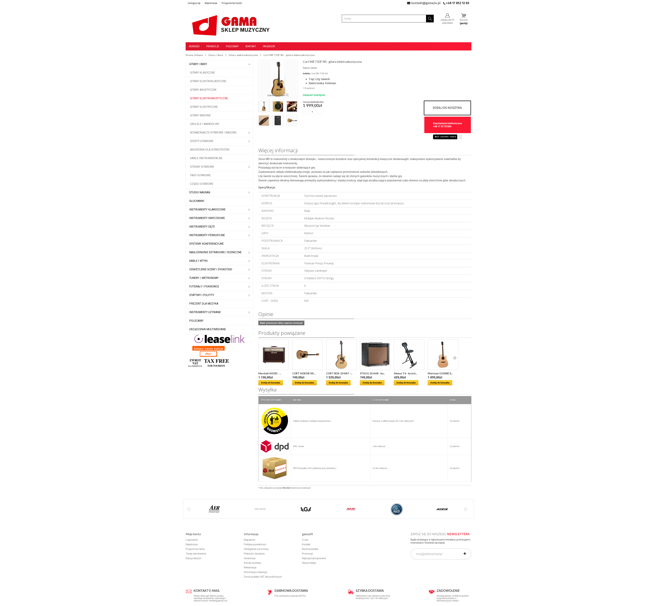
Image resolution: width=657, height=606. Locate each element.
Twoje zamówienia (196, 553)
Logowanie (192, 539)
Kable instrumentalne (206, 158)
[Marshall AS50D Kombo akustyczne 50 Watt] (273, 354)
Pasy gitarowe (200, 175)
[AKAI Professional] (351, 508)
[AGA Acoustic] (306, 508)
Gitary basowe (200, 115)
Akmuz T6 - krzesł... (405, 373)
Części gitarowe (201, 183)
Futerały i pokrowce (204, 286)
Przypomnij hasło (232, 3)
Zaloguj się (194, 3)
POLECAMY (196, 320)
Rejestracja (211, 3)
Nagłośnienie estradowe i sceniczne (215, 252)
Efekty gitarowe (201, 141)
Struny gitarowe (202, 166)
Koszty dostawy (252, 563)
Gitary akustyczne (203, 89)
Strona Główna (194, 55)
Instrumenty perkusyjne (207, 235)
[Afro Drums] (260, 508)
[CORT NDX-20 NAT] (341, 354)
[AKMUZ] (442, 508)
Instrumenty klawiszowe (207, 209)
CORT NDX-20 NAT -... (339, 373)
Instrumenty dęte (202, 226)
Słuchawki (196, 201)
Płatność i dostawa (254, 553)
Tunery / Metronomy (203, 278)
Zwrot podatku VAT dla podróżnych (263, 576)
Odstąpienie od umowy (256, 549)
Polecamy (232, 46)
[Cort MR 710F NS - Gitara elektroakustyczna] (264, 106)
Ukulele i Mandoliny (204, 124)
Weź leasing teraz (445, 137)
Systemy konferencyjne (206, 243)
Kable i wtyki (198, 260)
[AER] (215, 508)
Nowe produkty (310, 549)
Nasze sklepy (309, 563)
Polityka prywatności (255, 544)
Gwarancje (249, 558)
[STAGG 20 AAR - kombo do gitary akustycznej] (375, 354)
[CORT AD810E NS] (307, 354)
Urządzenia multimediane (207, 329)
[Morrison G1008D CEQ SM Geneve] (443, 354)
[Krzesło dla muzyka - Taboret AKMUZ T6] (409, 354)
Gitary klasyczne (202, 72)
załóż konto (447, 23)
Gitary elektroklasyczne (208, 81)
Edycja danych (193, 558)
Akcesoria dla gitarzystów (209, 149)
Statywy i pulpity (201, 295)
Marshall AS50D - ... (269, 373)
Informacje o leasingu (255, 572)
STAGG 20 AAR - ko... (372, 373)
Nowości (194, 46)
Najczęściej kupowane (314, 558)
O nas (305, 539)
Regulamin (249, 539)
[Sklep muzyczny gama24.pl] (232, 23)
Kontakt (251, 46)
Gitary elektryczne (204, 106)
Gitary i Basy (198, 64)
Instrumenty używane (205, 312)
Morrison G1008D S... (440, 373)
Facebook (269, 46)
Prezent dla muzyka (203, 303)
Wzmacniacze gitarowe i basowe (213, 132)
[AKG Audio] (397, 508)
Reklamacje (250, 567)
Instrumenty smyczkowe (207, 218)
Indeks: (307, 73)
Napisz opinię (310, 68)
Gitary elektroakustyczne (209, 98)
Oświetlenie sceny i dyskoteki (210, 269)
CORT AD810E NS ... (304, 373)
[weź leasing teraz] (219, 339)
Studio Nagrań (199, 192)
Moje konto (193, 534)
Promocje (212, 46)
